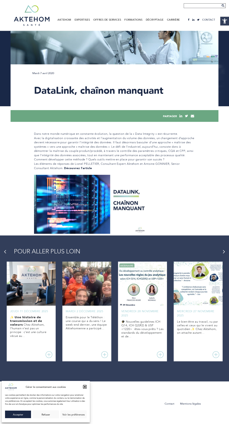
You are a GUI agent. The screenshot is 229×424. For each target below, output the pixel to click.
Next (224, 251)
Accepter (18, 414)
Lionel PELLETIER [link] (87, 164)
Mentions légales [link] (190, 404)
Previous (5, 251)
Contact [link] (208, 20)
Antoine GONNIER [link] (156, 164)
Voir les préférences (73, 414)
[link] (224, 21)
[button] (85, 386)
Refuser (46, 414)
